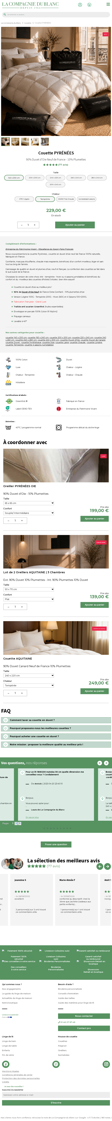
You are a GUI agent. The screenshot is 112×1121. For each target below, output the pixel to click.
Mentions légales (10, 1071)
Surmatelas (63, 1055)
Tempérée (45, 199)
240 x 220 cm (55, 178)
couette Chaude (78, 342)
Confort (7, 508)
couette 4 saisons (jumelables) (39, 345)
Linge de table (9, 1046)
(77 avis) (63, 165)
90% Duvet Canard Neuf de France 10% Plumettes (36, 666)
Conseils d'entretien (68, 993)
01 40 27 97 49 (68, 1022)
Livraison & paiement (10, 1016)
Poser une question (56, 844)
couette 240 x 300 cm (48, 340)
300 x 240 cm (55, 184)
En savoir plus (32, 817)
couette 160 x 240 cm (38, 337)
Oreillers (62, 1050)
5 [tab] (55, 829)
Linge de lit (7, 1036)
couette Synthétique (31, 342)
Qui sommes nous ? (12, 984)
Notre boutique (9, 1003)
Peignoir (62, 1046)
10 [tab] (71, 829)
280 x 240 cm (97, 178)
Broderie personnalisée (70, 989)
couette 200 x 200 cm (60, 337)
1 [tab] (41, 829)
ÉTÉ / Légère (24, 199)
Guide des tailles (66, 998)
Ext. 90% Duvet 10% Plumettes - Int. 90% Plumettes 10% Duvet (45, 580)
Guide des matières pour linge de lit (76, 1003)
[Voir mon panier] (88, 4)
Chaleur (56, 194)
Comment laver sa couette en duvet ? (32, 720)
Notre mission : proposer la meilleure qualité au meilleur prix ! (46, 744)
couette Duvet (13, 342)
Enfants (6, 1050)
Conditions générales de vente (17, 1075)
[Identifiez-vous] (79, 4)
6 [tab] (58, 829)
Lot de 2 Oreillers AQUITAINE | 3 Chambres (34, 572)
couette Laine (62, 342)
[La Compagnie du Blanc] (30, 5)
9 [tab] (68, 829)
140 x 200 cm (14, 178)
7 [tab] (61, 829)
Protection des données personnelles (21, 1078)
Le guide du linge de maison (16, 993)
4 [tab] (51, 829)
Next (106, 763)
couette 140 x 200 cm (16, 337)
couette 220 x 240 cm (82, 337)
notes (106, 1117)
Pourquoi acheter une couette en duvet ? (34, 736)
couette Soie (48, 342)
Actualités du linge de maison (17, 998)
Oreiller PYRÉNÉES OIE (19, 486)
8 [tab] (64, 829)
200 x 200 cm (34, 178)
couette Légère (94, 342)
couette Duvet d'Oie (70, 340)
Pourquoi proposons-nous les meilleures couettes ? (40, 728)
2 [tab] (45, 829)
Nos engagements (11, 989)
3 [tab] (48, 829)
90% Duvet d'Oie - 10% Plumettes (25, 493)
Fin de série (8, 1055)
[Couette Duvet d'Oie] (5, 141)
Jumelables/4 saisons (87, 199)
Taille (56, 172)
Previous (99, 763)
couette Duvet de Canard (93, 340)
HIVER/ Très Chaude (66, 199)
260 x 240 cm (76, 178)
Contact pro (84, 1028)
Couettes (62, 1041)
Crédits (5, 1082)
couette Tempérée (15, 345)
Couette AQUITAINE (17, 658)
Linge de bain (9, 1041)
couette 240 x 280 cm (26, 340)
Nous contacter (84, 1016)
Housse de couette (67, 1036)
